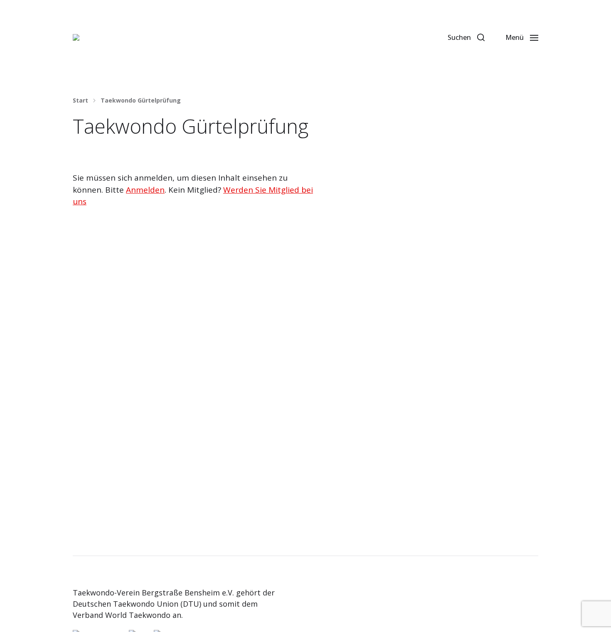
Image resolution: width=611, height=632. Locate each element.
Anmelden (145, 189)
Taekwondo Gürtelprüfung (141, 100)
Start (80, 100)
